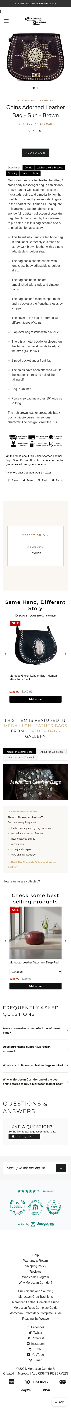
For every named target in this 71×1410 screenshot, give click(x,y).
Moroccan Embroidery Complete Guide (35, 1313)
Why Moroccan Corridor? (20, 757)
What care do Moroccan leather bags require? (35, 1065)
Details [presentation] (28, 167)
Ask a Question (26, 1136)
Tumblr (37, 1349)
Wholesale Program (35, 1277)
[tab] (14, 167)
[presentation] (5, 654)
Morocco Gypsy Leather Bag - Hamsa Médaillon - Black (33, 677)
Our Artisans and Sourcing (35, 1291)
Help (35, 1255)
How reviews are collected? (21, 881)
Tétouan (45, 123)
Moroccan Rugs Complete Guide (36, 1307)
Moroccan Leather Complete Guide (35, 1302)
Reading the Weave (35, 1318)
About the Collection (52, 751)
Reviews (35, 1271)
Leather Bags (43, 731)
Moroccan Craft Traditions (35, 1296)
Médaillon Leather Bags (35, 725)
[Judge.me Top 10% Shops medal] (53, 1207)
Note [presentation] (35, 173)
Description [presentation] (14, 167)
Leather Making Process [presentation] (50, 167)
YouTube (37, 1354)
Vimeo (37, 1360)
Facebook (37, 1327)
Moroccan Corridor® (41, 1368)
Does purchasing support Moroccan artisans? (35, 1048)
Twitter (37, 1332)
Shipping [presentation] (12, 173)
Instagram (37, 1343)
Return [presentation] (25, 173)
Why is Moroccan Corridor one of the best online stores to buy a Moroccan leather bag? (35, 1081)
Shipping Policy (35, 1266)
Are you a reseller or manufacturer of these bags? (35, 1030)
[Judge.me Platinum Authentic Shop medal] (17, 1207)
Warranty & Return (35, 1260)
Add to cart (35, 699)
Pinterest (37, 1338)
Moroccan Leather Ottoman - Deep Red (34, 962)
